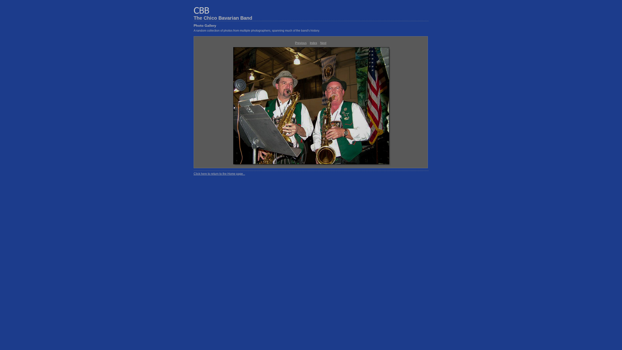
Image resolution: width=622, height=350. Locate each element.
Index (313, 43)
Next (323, 43)
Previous (301, 43)
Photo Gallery (205, 25)
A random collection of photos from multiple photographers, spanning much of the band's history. (257, 30)
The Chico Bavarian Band (223, 18)
